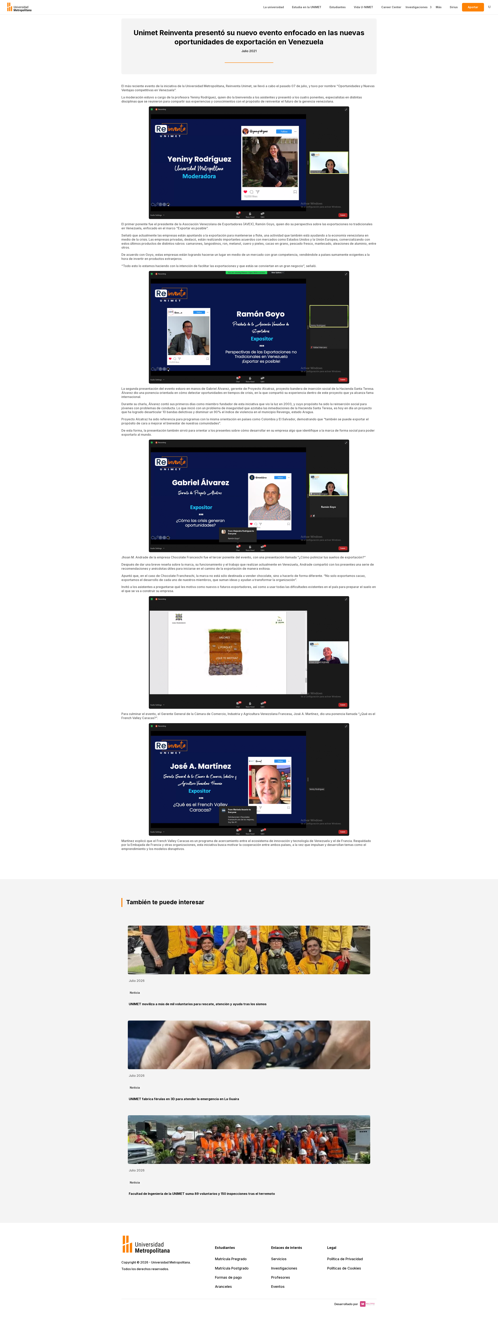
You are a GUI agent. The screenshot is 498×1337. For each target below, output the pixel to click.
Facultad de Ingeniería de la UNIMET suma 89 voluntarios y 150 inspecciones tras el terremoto (202, 1194)
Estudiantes (338, 7)
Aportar (473, 7)
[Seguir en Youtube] (150, 1280)
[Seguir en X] (124, 1280)
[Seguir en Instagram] (159, 1280)
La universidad (273, 7)
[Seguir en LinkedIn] (142, 1280)
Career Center (391, 7)
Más (439, 7)
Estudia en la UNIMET (306, 7)
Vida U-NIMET (363, 7)
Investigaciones (417, 7)
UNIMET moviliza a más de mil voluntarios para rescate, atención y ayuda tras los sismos (198, 1004)
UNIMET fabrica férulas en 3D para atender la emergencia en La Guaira (184, 1099)
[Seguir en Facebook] (133, 1280)
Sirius (454, 7)
